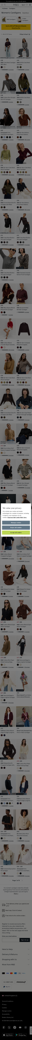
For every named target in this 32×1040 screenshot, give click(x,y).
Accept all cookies (16, 532)
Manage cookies (16, 522)
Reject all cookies (16, 527)
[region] (16, 520)
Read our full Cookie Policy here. (17, 517)
